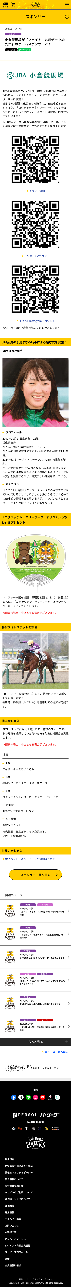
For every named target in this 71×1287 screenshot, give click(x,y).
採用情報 (9, 1212)
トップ (8, 1065)
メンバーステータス (15, 1238)
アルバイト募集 (13, 1219)
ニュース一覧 (22, 1065)
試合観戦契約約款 (14, 1185)
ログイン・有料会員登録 (17, 1245)
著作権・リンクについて (17, 1199)
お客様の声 (11, 1232)
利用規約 (9, 1159)
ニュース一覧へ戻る (56, 1052)
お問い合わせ (12, 1225)
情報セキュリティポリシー (19, 1172)
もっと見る (35, 1041)
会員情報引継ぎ (13, 1265)
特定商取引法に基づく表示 (19, 1166)
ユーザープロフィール (16, 1252)
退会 (7, 1258)
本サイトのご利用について (19, 1192)
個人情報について (14, 1179)
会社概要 (9, 1205)
